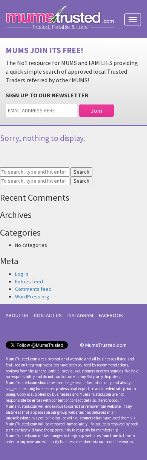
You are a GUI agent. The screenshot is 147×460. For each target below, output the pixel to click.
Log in (21, 274)
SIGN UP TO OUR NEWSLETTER (47, 95)
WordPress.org (32, 296)
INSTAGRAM (80, 315)
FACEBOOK (111, 315)
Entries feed (29, 281)
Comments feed (33, 289)
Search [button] (81, 171)
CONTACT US (48, 315)
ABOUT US (17, 315)
